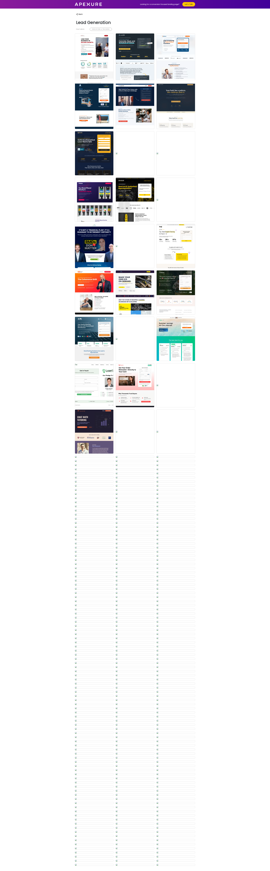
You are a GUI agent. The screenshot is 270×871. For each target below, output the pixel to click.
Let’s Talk (189, 4)
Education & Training (101, 29)
